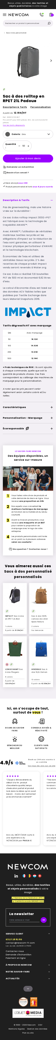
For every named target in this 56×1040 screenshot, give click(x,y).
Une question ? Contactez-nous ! (30, 549)
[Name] (28, 989)
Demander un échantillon (20, 167)
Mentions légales (17, 1029)
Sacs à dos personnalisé (16, 33)
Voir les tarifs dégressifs (14, 125)
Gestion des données (37, 1029)
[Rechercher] (49, 23)
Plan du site (27, 1033)
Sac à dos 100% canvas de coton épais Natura (39, 619)
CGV (40, 1025)
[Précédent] (5, 61)
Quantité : (10, 146)
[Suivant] (51, 61)
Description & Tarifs (15, 107)
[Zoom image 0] (28, 60)
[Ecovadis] (23, 1001)
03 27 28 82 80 (14, 939)
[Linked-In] (16, 876)
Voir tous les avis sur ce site (41, 766)
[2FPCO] (33, 1001)
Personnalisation (40, 107)
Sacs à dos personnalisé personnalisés (28, 574)
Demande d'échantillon (18, 954)
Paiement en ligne (16, 958)
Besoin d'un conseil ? (18, 172)
